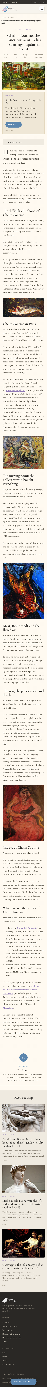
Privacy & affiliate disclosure (25, 1378)
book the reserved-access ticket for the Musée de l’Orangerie (21, 990)
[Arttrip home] (9, 9)
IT (31, 2)
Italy (4, 1353)
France (4, 1356)
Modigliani (8, 1008)
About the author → (31, 1080)
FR (39, 2)
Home (3, 17)
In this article (15, 142)
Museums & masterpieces (11, 1338)
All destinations (8, 1364)
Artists (10, 17)
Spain (4, 1360)
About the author (7, 1378)
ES (44, 2)
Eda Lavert (23, 1070)
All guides (6, 1322)
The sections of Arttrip (10, 1326)
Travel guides (7, 1330)
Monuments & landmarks (11, 1334)
